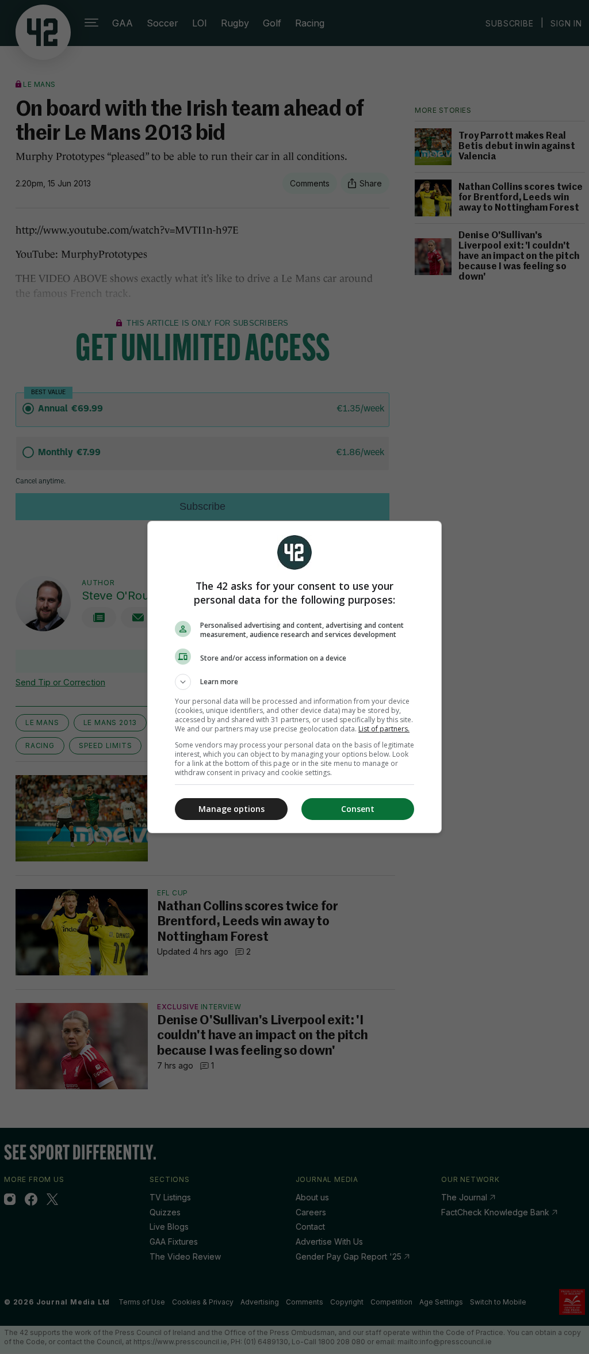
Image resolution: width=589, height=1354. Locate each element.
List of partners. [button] (384, 729)
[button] (294, 682)
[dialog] (294, 677)
